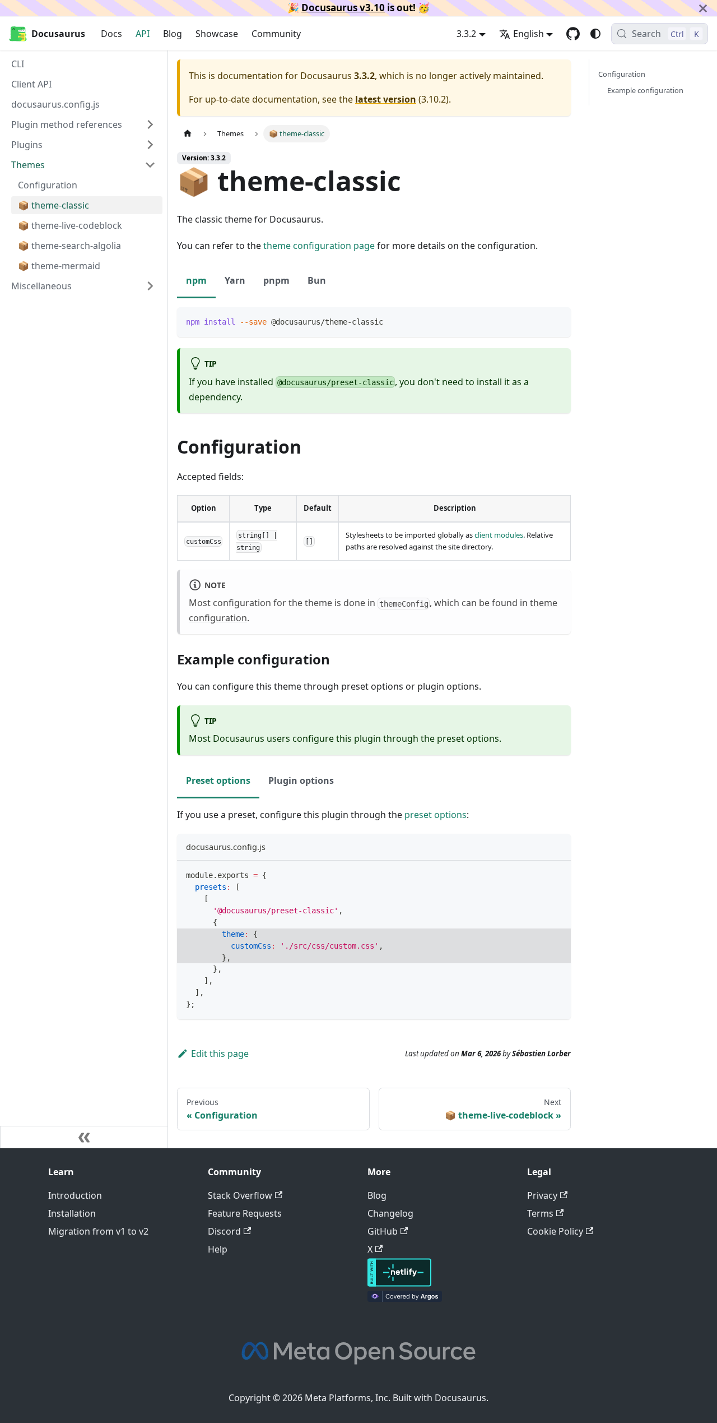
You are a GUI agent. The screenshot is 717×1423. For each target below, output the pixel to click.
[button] (83, 286)
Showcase (216, 33)
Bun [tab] (317, 280)
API (143, 33)
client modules (498, 535)
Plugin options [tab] (301, 780)
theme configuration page (319, 245)
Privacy (542, 1195)
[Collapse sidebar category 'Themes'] (150, 165)
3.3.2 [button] (466, 33)
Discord (224, 1231)
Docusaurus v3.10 (343, 7)
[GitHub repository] (573, 34)
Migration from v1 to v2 (98, 1231)
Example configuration (645, 90)
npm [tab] (196, 280)
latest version (385, 99)
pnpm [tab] (276, 280)
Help (217, 1249)
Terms (540, 1213)
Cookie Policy (555, 1231)
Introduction (75, 1195)
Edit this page (220, 1053)
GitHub (382, 1231)
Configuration (621, 74)
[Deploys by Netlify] (399, 1283)
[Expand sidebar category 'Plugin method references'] (150, 124)
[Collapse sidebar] (84, 1137)
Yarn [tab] (235, 280)
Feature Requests (245, 1213)
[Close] (703, 8)
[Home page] (187, 133)
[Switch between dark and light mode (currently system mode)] (595, 34)
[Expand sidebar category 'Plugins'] (150, 145)
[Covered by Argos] (404, 1298)
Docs (111, 33)
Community (276, 33)
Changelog (390, 1213)
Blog (172, 33)
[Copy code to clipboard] (557, 321)
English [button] (528, 33)
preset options (435, 814)
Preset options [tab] (218, 780)
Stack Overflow (240, 1195)
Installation (72, 1213)
